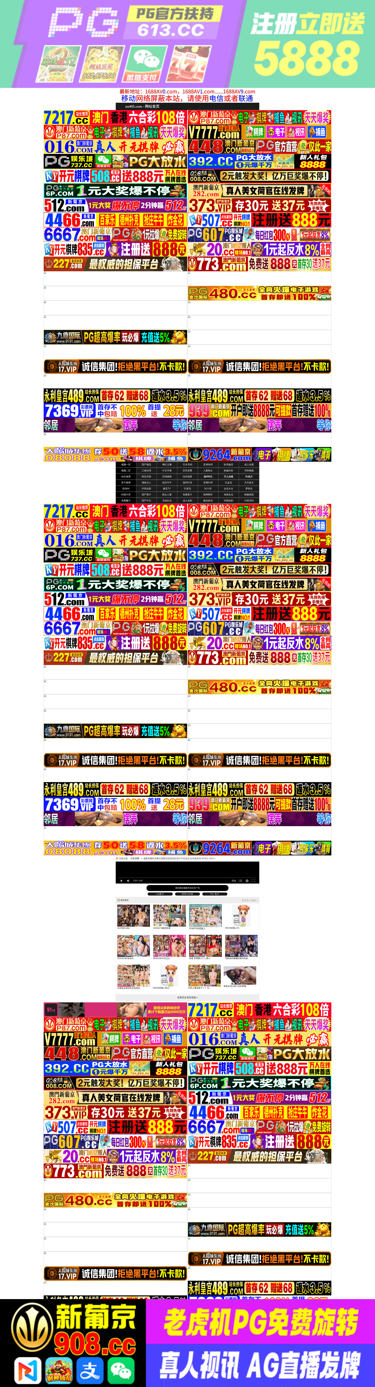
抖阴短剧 (228, 500)
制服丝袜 (228, 470)
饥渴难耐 (167, 476)
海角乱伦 (228, 494)
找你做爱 (187, 476)
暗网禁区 (208, 494)
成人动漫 (249, 464)
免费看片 (126, 500)
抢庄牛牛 (167, 482)
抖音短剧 (146, 488)
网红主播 (167, 464)
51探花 (187, 488)
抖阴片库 (126, 494)
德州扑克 (187, 482)
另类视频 (249, 470)
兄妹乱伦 (167, 500)
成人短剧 (187, 500)
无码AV (126, 488)
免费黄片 (187, 494)
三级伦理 (146, 470)
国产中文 (146, 500)
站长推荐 (126, 476)
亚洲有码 (208, 464)
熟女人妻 (167, 494)
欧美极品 (228, 464)
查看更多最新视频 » (187, 997)
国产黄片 (146, 494)
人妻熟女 (208, 470)
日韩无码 (249, 500)
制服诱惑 (249, 494)
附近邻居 (146, 476)
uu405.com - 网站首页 (142, 106)
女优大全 (228, 488)
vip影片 (160, 894)
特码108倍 (187, 894)
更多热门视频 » (250, 900)
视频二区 (126, 470)
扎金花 (228, 482)
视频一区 (126, 464)
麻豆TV (167, 488)
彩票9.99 (208, 482)
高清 (234, 881)
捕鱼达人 (146, 482)
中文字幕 (167, 470)
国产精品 (146, 464)
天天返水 (249, 482)
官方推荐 (126, 482)
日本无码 (187, 464)
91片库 (208, 488)
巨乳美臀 (187, 470)
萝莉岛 (249, 488)
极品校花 (208, 500)
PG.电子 (214, 894)
